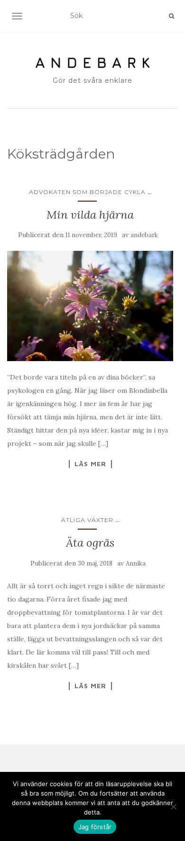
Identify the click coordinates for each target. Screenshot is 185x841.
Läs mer (90, 464)
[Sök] (171, 16)
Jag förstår (95, 827)
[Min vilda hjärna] (90, 306)
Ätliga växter (87, 519)
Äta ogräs (90, 542)
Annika (136, 563)
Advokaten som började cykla (87, 191)
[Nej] (173, 806)
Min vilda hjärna (90, 214)
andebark (144, 235)
